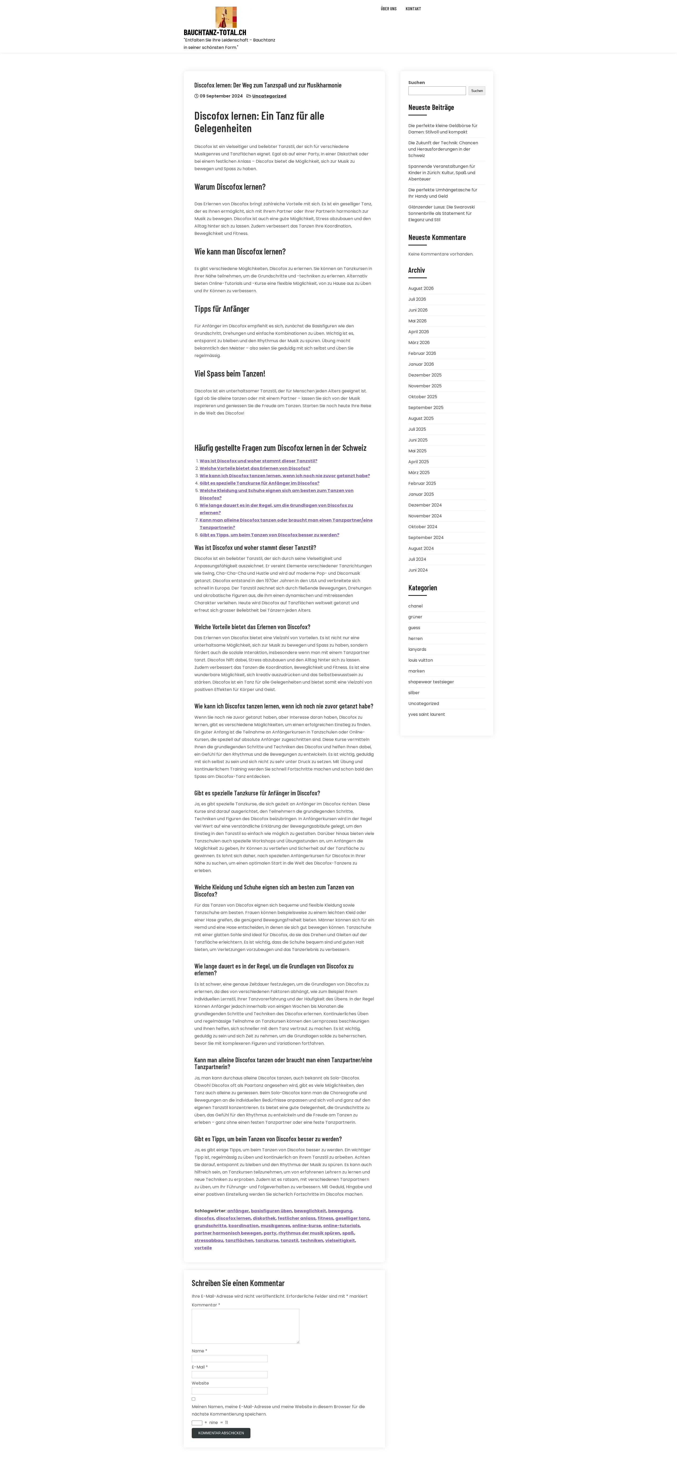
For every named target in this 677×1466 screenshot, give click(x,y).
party (270, 1233)
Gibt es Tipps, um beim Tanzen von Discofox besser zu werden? (269, 535)
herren (415, 638)
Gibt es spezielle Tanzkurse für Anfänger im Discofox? (259, 483)
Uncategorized (269, 96)
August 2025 (421, 418)
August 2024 (421, 548)
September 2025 (425, 408)
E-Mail (200, 1367)
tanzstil (289, 1240)
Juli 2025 (417, 429)
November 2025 (425, 386)
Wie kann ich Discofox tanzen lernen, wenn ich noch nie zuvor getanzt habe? (285, 476)
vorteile (203, 1248)
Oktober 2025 (422, 397)
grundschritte (210, 1226)
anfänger (238, 1211)
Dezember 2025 (425, 375)
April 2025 (418, 462)
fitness (325, 1218)
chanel (415, 606)
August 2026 (421, 288)
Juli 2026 (417, 299)
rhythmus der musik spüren (309, 1233)
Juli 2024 (417, 559)
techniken (311, 1240)
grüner (415, 617)
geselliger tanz (352, 1218)
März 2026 (419, 343)
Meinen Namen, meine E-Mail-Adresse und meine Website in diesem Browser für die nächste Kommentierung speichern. (278, 1410)
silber (414, 693)
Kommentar (206, 1305)
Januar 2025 (421, 494)
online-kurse (306, 1226)
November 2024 (425, 516)
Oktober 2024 (422, 527)
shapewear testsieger (431, 682)
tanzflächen (239, 1240)
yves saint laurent (426, 714)
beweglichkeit (310, 1211)
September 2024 (426, 538)
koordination (243, 1226)
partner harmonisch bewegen (228, 1233)
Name (199, 1351)
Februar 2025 (422, 483)
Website (200, 1383)
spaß (348, 1233)
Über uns (389, 8)
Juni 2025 (418, 440)
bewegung (340, 1211)
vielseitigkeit (340, 1240)
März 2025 (419, 473)
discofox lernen (233, 1218)
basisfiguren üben (271, 1211)
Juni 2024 (418, 570)
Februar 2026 (422, 353)
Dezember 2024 (425, 505)
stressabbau (208, 1240)
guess (414, 628)
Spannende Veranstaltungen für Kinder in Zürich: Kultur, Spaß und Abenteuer (441, 172)
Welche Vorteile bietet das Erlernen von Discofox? (255, 468)
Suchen (416, 83)
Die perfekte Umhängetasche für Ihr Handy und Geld (442, 193)
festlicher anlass (296, 1218)
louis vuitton (420, 660)
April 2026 (418, 332)
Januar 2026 (421, 364)
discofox (204, 1218)
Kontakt (413, 8)
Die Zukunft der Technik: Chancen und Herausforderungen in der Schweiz (443, 149)
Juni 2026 (418, 310)
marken (416, 671)
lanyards (417, 649)
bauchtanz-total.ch (215, 32)
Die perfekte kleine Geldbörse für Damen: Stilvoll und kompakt (443, 129)
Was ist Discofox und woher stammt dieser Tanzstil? (258, 461)
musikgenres (275, 1226)
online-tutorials (341, 1226)
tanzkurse (266, 1240)
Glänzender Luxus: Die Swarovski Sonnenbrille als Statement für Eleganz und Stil (441, 213)
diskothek (264, 1218)
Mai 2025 (417, 451)
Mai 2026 (417, 321)
